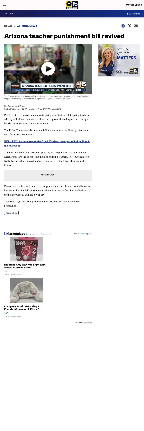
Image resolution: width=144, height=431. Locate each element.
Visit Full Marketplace (83, 234)
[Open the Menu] (4, 5)
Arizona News (27, 26)
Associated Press (16, 106)
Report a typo (11, 213)
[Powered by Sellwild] (88, 323)
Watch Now (133, 5)
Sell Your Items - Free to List (38, 234)
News (8, 26)
